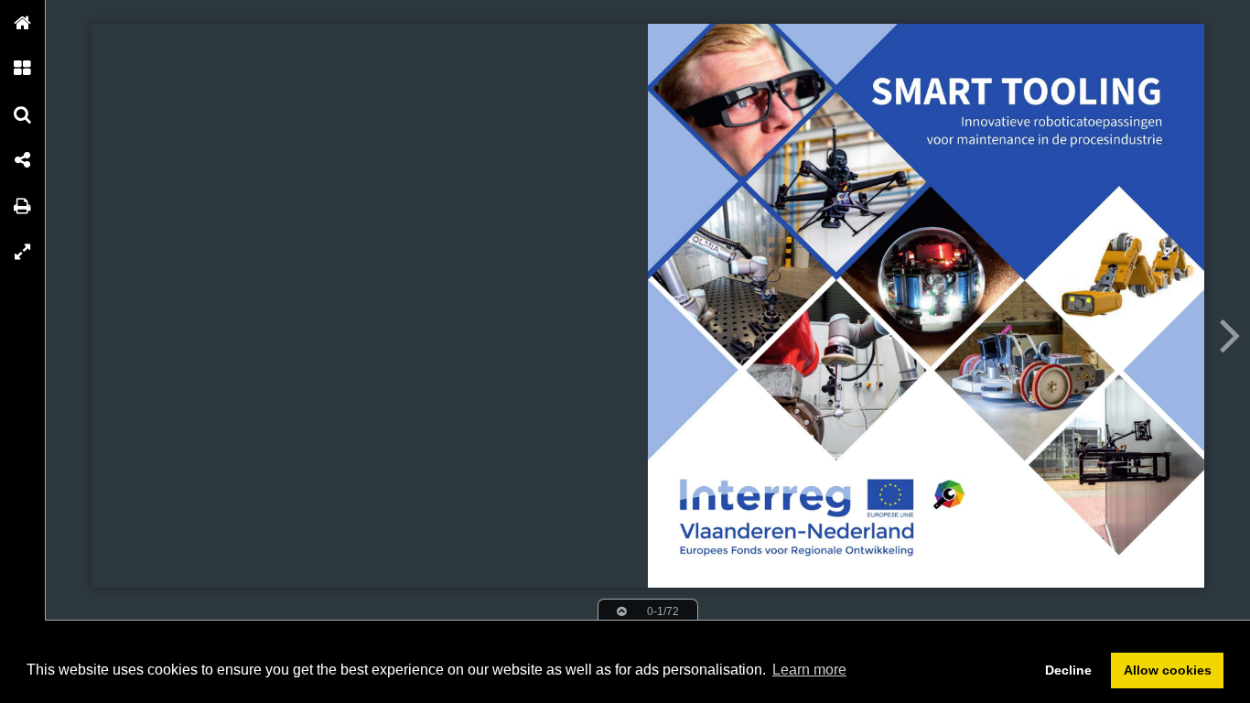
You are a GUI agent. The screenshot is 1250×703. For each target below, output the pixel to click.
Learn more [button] (809, 669)
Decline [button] (1068, 670)
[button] (23, 23)
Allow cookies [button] (1168, 670)
